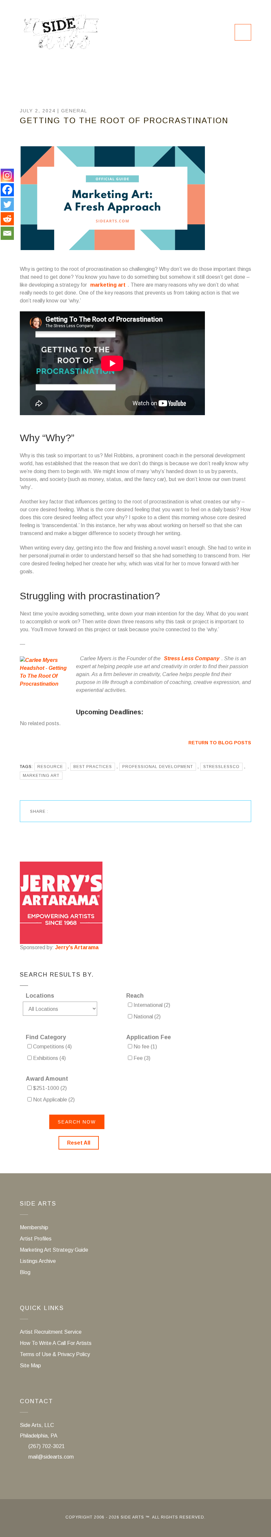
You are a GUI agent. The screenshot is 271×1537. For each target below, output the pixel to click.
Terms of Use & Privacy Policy (55, 1354)
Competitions (52, 1046)
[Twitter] (7, 204)
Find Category (46, 1037)
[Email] (7, 233)
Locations (40, 995)
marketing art (108, 285)
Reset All (78, 1143)
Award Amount (47, 1078)
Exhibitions (49, 1058)
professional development (157, 766)
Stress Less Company (191, 658)
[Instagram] (7, 175)
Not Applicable (53, 1099)
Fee (141, 1058)
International (151, 1005)
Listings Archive (38, 1261)
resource (50, 766)
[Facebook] (7, 189)
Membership (34, 1227)
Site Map (30, 1365)
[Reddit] (7, 218)
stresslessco (221, 766)
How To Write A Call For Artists (56, 1343)
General (74, 110)
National (146, 1016)
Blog (25, 1272)
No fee (144, 1046)
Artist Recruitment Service (51, 1332)
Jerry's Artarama (76, 947)
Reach (135, 995)
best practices (92, 766)
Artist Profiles (36, 1238)
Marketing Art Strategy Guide (54, 1250)
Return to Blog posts (219, 742)
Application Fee (148, 1037)
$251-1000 (49, 1088)
